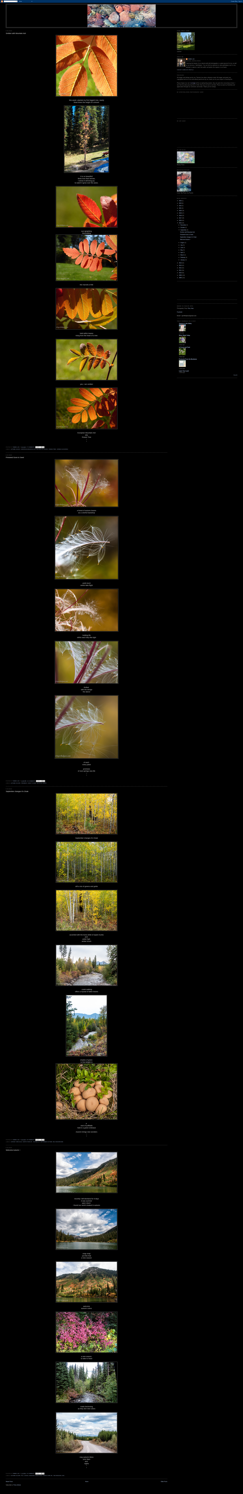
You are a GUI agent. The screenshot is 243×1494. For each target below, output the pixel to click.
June (181, 247)
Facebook (179, 312)
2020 (180, 210)
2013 (180, 265)
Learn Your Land (184, 371)
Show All (235, 375)
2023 (180, 203)
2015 (180, 223)
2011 (180, 270)
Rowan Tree (52, 449)
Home (86, 1481)
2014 (180, 263)
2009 (180, 275)
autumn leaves (15, 449)
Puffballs (36, 1141)
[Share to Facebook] (42, 447)
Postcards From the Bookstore (188, 359)
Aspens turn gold (16, 1141)
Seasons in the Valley (185, 323)
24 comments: (31, 1473)
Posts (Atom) (17, 1485)
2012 (180, 268)
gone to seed (32, 783)
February (183, 257)
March (182, 255)
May (181, 250)
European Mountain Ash (28, 449)
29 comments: (31, 1139)
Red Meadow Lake (59, 1475)
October (182, 227)
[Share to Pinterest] (43, 447)
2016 (180, 220)
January (182, 260)
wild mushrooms (58, 1141)
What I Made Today (184, 335)
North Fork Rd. (48, 1475)
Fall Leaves (25, 1475)
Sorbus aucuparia (62, 449)
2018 (180, 215)
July (181, 245)
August (182, 242)
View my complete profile (185, 69)
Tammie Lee (191, 59)
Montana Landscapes (35, 1475)
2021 (180, 208)
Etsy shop (190, 308)
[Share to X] (40, 447)
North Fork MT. (27, 1141)
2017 (180, 218)
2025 (180, 200)
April (181, 252)
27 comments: (31, 447)
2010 (180, 272)
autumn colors (15, 783)
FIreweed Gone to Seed (15, 457)
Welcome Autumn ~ (13, 1150)
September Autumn (46, 1141)
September (183, 230)
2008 (180, 277)
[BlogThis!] (38, 447)
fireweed (24, 783)
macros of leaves (42, 449)
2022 (180, 205)
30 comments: (31, 781)
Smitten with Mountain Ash (16, 33)
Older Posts (164, 1481)
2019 (180, 213)
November (183, 225)
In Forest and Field (184, 347)
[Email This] (36, 447)
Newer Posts (9, 1481)
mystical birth (41, 783)
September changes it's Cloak (17, 791)
